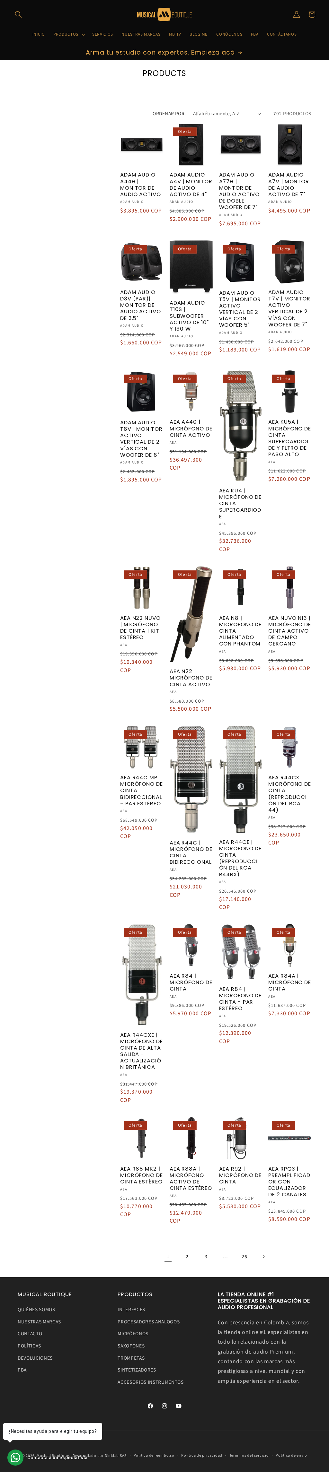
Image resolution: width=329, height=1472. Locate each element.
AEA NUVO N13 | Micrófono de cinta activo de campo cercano (289, 631)
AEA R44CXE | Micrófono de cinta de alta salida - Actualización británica (141, 1051)
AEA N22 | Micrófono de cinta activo (191, 678)
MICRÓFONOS (133, 1333)
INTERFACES (131, 1309)
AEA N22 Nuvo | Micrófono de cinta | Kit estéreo (140, 628)
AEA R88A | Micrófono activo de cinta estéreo (191, 1179)
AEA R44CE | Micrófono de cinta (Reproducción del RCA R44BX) (240, 858)
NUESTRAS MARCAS (39, 1321)
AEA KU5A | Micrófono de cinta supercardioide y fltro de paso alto (289, 438)
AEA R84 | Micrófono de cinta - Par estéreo (240, 999)
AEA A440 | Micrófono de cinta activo (191, 428)
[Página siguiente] (263, 1256)
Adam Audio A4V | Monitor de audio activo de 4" (191, 185)
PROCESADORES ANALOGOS (149, 1321)
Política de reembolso (154, 1455)
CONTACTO (30, 1333)
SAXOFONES (131, 1345)
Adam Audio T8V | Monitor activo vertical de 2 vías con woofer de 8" (141, 439)
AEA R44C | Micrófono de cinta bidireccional (191, 853)
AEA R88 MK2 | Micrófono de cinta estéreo (141, 1175)
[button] (18, 14)
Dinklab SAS (116, 1456)
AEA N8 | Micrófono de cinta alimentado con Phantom (240, 631)
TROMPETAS (131, 1358)
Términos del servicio (249, 1455)
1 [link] (168, 1256)
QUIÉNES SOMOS (36, 1309)
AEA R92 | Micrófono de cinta (240, 1175)
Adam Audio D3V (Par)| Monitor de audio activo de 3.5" (140, 305)
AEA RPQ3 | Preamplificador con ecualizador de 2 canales (289, 1182)
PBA (22, 1369)
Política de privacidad (201, 1455)
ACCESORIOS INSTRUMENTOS (150, 1382)
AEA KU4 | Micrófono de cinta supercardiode (240, 504)
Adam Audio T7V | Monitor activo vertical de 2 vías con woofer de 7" (289, 308)
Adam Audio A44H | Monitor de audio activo (140, 185)
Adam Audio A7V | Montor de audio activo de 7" (288, 185)
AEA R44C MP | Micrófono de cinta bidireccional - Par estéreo (141, 791)
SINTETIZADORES (137, 1369)
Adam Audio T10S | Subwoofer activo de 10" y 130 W (189, 316)
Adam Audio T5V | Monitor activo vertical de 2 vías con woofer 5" (240, 309)
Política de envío (291, 1455)
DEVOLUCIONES (35, 1358)
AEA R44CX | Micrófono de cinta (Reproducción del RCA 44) (289, 794)
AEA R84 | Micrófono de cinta (191, 982)
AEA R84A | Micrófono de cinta (289, 982)
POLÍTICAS (29, 1345)
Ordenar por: (169, 113)
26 (244, 1256)
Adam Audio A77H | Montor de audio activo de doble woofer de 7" (239, 191)
